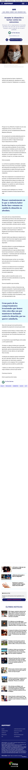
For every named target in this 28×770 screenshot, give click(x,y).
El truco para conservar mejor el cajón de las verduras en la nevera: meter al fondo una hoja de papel (17, 670)
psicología (8, 386)
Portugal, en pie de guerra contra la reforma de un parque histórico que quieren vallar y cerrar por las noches (17, 642)
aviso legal (16, 732)
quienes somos (5, 730)
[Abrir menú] (2, 3)
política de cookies (18, 730)
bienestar (15, 386)
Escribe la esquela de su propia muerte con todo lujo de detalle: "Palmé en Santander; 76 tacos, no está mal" (17, 679)
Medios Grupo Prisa (14, 766)
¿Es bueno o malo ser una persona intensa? (18, 567)
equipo (3, 728)
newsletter (4, 734)
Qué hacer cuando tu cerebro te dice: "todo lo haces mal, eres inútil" (18, 584)
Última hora (23, 3)
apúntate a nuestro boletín (14, 599)
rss (2, 736)
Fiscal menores (18, 0)
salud (2, 386)
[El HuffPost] (8, 3)
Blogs (21, 386)
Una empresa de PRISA (14, 763)
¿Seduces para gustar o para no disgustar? (18, 575)
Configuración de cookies (19, 728)
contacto (4, 732)
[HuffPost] (6, 725)
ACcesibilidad (17, 736)
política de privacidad (18, 734)
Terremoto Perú (25, 0)
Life (14, 10)
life (26, 386)
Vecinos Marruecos (10, 0)
